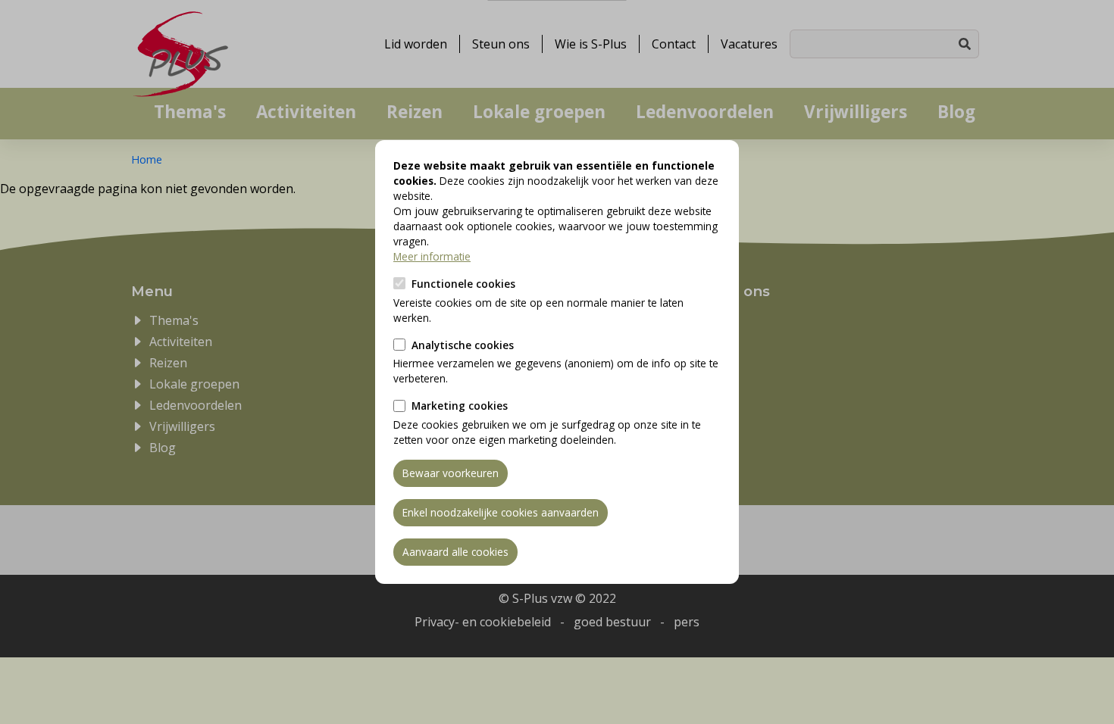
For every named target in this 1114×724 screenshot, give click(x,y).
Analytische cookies (462, 345)
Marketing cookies (459, 405)
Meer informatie (432, 256)
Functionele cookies (463, 283)
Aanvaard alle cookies (455, 552)
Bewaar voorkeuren (450, 473)
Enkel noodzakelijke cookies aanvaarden (500, 512)
